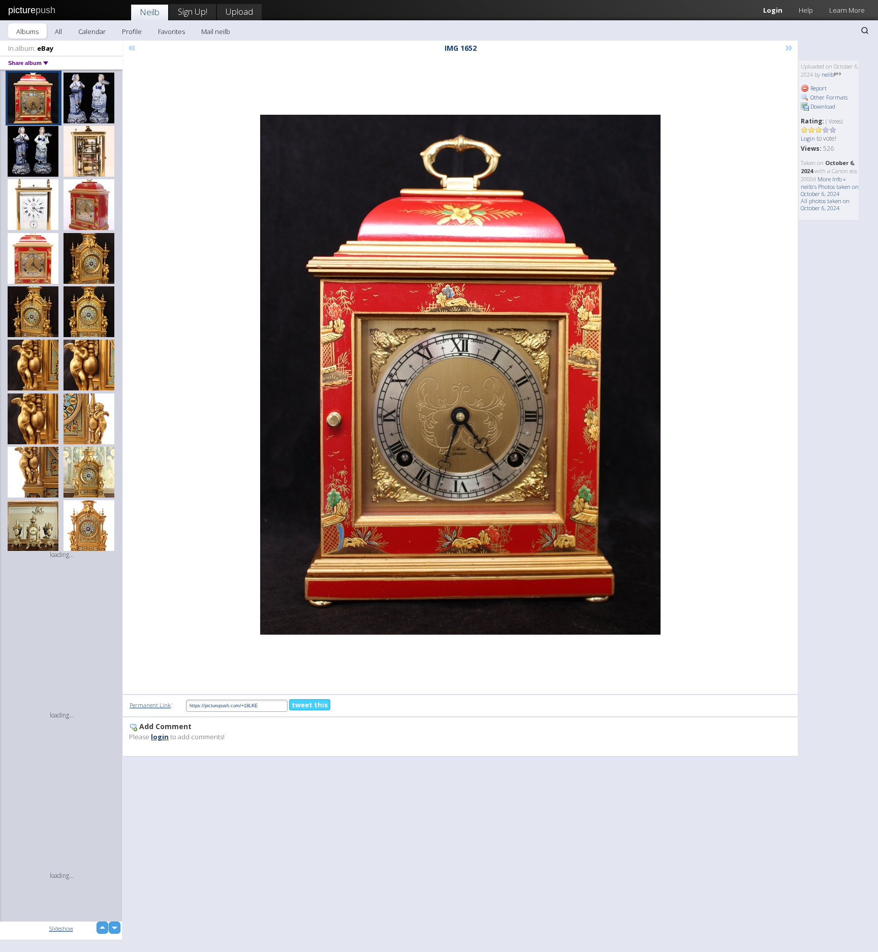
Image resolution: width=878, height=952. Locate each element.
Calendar (92, 31)
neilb (828, 74)
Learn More (847, 10)
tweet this (310, 704)
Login (772, 10)
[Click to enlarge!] (460, 375)
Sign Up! (192, 11)
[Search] (865, 30)
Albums (27, 31)
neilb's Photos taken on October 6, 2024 (830, 190)
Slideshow (61, 928)
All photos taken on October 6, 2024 (825, 204)
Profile (132, 31)
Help (806, 10)
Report (818, 88)
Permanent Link (150, 705)
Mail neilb (215, 31)
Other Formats (828, 97)
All (58, 31)
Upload (239, 11)
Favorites (171, 31)
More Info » (832, 179)
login (160, 736)
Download (822, 106)
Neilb (150, 12)
